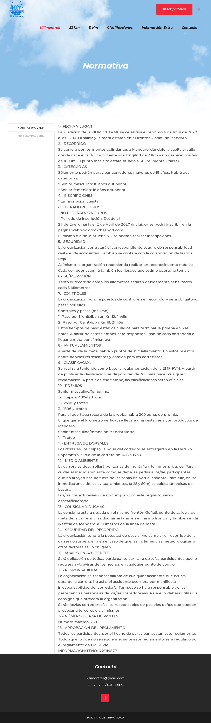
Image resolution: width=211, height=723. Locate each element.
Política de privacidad (105, 717)
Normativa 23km (31, 127)
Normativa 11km (31, 136)
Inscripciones (174, 9)
